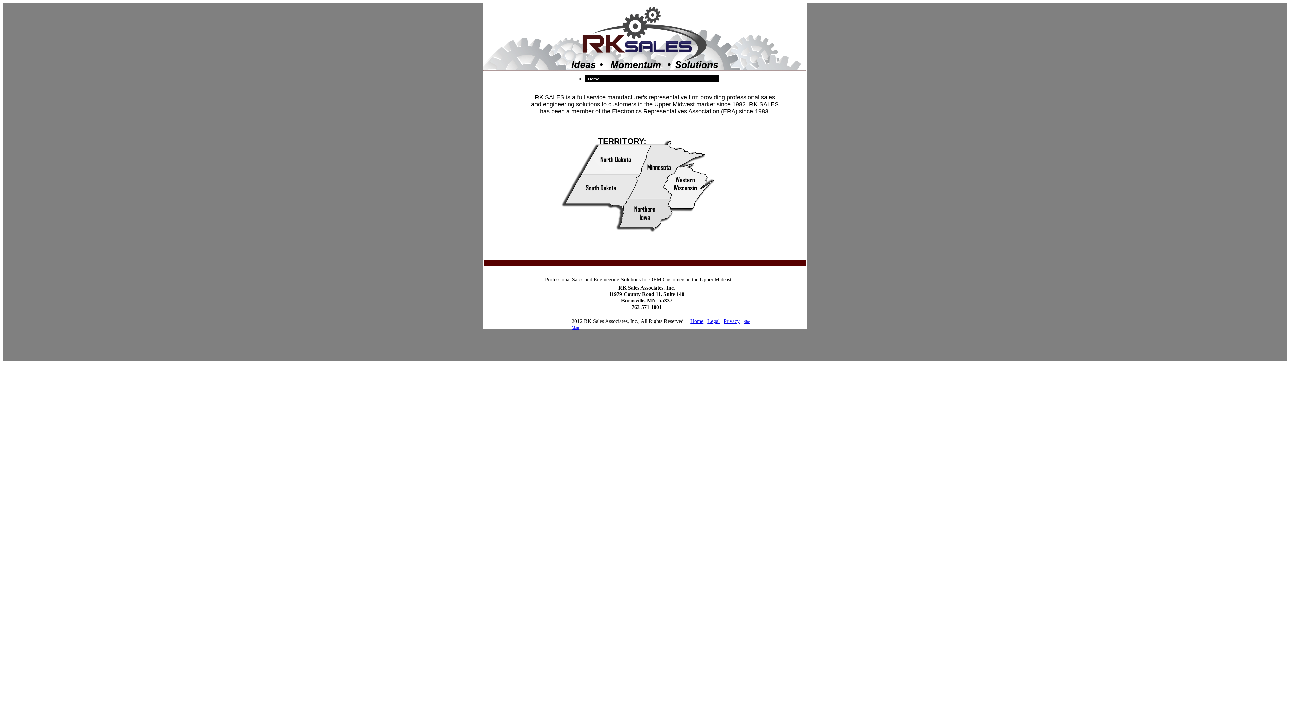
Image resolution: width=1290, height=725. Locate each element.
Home (593, 78)
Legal (713, 321)
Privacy (732, 321)
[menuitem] (652, 79)
